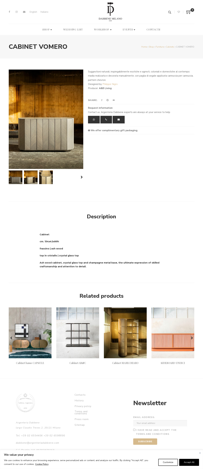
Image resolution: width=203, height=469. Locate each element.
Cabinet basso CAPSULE (30, 363)
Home (144, 46)
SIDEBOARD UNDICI (173, 363)
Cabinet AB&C (77, 363)
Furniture (160, 46)
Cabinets (170, 46)
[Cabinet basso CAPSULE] (30, 332)
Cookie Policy (42, 464)
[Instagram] (17, 12)
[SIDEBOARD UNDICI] (172, 332)
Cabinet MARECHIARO (125, 363)
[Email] (24, 12)
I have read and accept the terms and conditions (156, 432)
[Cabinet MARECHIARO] (125, 332)
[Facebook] (9, 12)
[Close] (200, 453)
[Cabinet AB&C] (77, 332)
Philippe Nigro (110, 84)
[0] (188, 13)
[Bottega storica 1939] (25, 402)
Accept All (189, 462)
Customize (168, 462)
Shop (151, 46)
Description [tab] (101, 216)
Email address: (144, 417)
